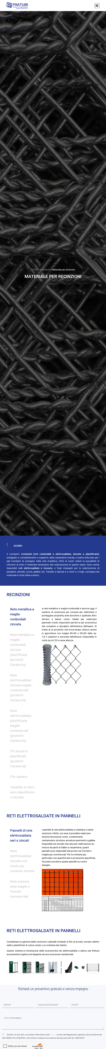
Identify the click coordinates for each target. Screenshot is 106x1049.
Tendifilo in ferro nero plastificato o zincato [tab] (22, 792)
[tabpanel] (69, 648)
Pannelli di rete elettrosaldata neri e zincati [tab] (21, 835)
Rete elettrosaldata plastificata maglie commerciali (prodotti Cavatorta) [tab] (20, 726)
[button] (97, 5)
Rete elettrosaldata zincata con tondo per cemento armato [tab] (22, 861)
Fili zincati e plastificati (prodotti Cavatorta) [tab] (19, 758)
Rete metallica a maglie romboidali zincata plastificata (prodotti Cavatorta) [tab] (22, 650)
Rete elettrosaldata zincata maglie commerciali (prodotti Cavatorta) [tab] (21, 687)
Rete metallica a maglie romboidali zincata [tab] (22, 616)
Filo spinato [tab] (19, 777)
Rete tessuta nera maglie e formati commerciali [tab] (20, 889)
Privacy (53, 1035)
